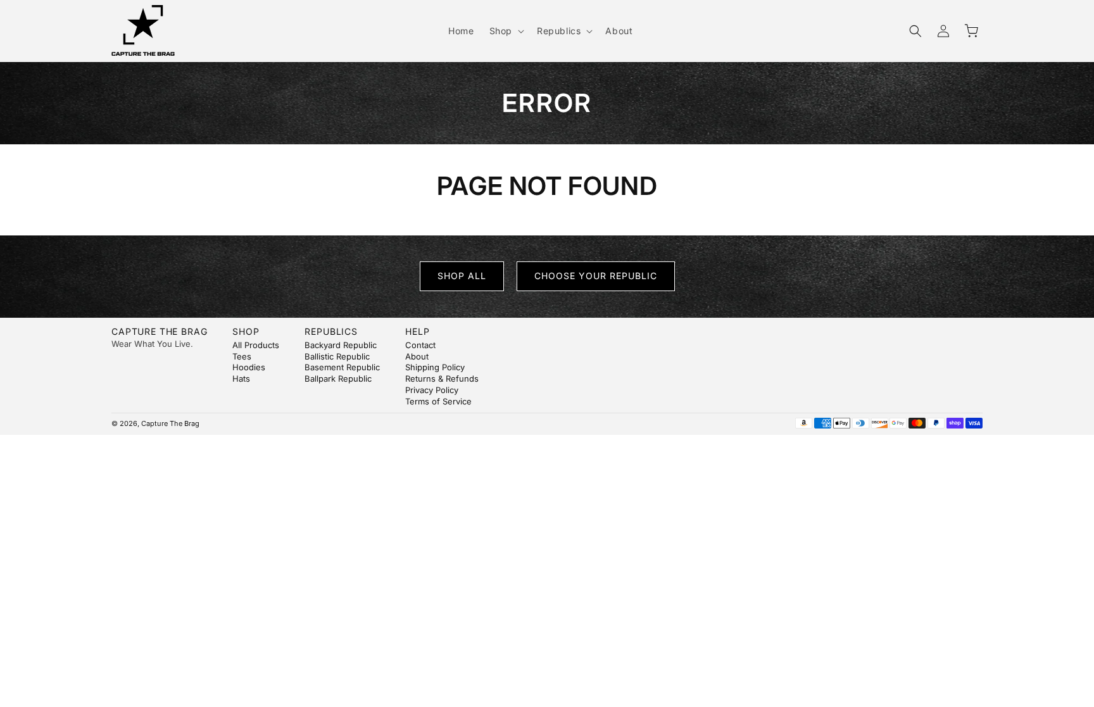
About (417, 356)
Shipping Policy (435, 367)
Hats (241, 378)
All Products (255, 345)
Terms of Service (438, 401)
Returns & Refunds (442, 378)
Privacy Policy (431, 390)
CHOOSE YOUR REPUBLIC (595, 275)
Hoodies (248, 367)
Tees (241, 356)
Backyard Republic (341, 345)
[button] (505, 31)
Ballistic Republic (337, 356)
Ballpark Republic (338, 378)
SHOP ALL (461, 275)
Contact (420, 345)
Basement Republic (342, 367)
